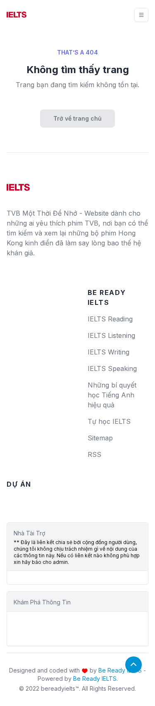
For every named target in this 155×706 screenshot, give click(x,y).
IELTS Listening (111, 335)
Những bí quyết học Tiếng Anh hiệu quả (112, 395)
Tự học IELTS (109, 421)
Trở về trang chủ (77, 118)
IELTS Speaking (112, 368)
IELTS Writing (108, 352)
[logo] (18, 184)
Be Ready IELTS (120, 670)
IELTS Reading (110, 319)
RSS (94, 454)
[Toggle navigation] (141, 15)
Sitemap (100, 438)
